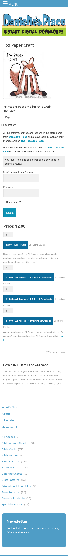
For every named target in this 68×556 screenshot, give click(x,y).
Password (8, 187)
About (6, 413)
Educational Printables (19, 486)
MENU (13, 4)
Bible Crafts (13, 449)
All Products (10, 420)
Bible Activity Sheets (18, 443)
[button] (6, 3)
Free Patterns (14, 492)
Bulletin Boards (15, 467)
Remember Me (13, 202)
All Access (11, 436)
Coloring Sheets (15, 473)
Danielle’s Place (18, 137)
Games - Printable (16, 498)
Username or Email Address (18, 172)
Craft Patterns (14, 479)
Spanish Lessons (15, 504)
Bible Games (13, 455)
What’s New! (10, 407)
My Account (9, 427)
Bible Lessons (15, 461)
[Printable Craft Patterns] (34, 35)
